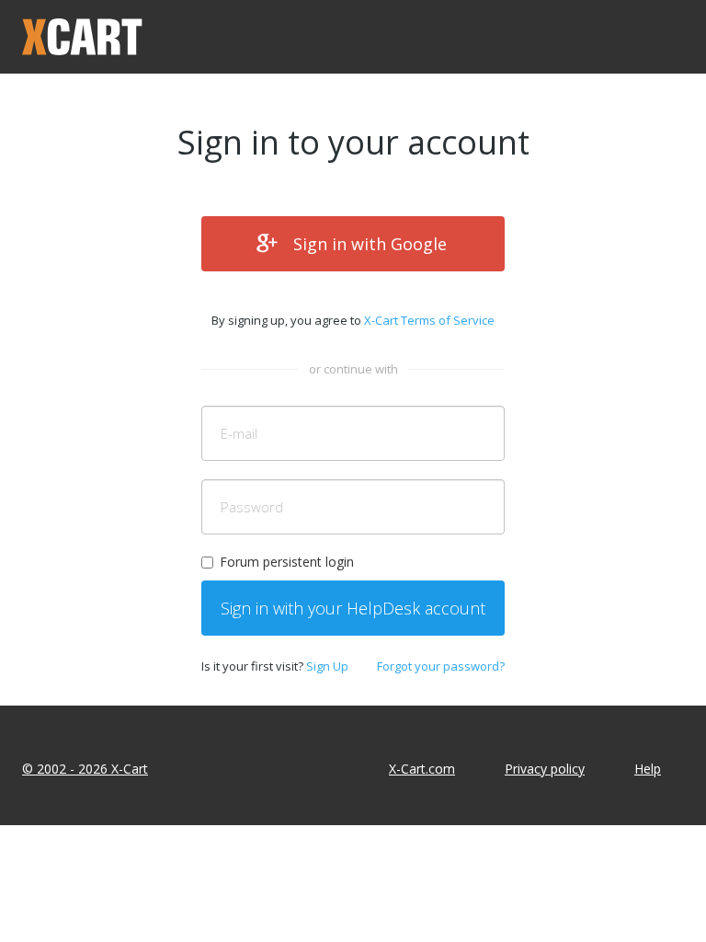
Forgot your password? (441, 666)
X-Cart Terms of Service (429, 320)
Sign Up (327, 666)
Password (252, 507)
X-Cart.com (422, 768)
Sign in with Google (370, 244)
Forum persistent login (287, 561)
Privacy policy (545, 768)
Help (647, 768)
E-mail (239, 433)
